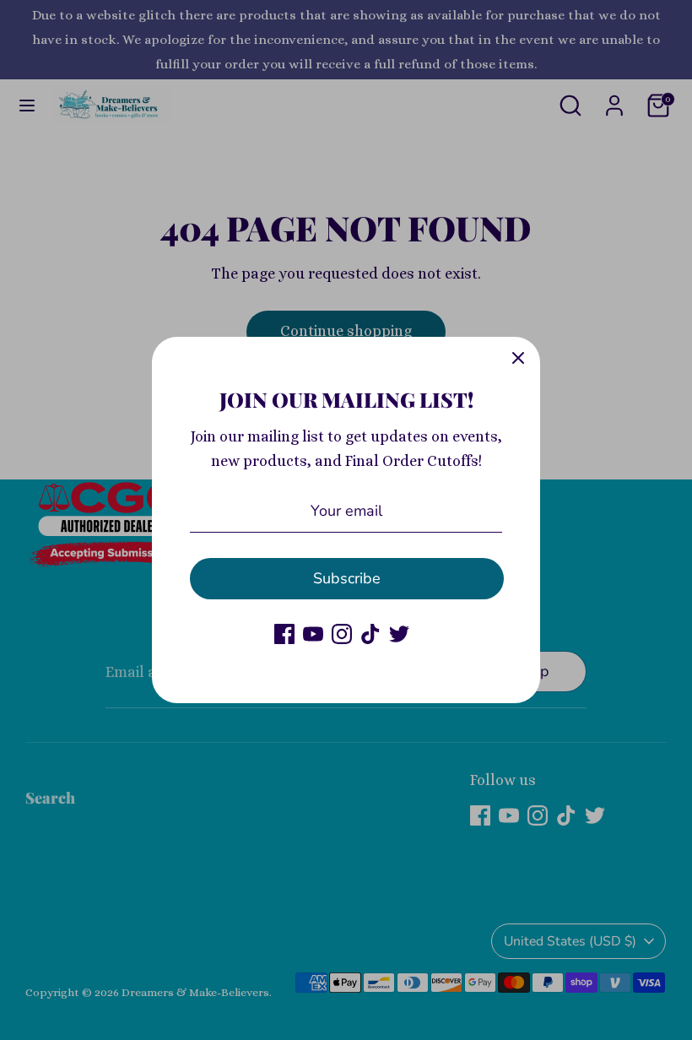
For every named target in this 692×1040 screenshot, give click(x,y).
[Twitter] (399, 634)
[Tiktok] (370, 634)
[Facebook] (284, 634)
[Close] (518, 358)
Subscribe (347, 578)
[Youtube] (313, 634)
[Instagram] (342, 634)
